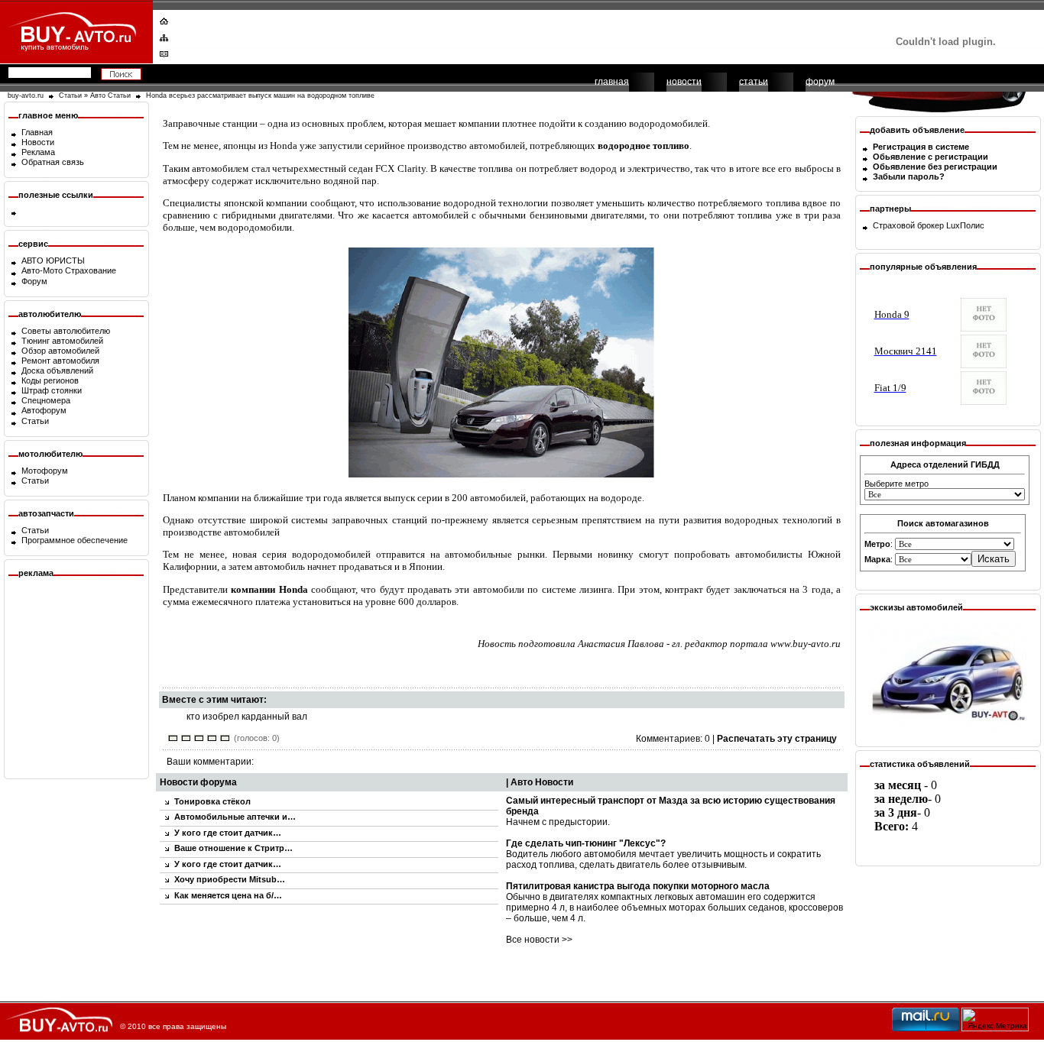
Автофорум (43, 410)
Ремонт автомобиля (60, 360)
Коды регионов (50, 380)
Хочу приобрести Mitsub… (229, 879)
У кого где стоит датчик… (227, 832)
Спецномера (45, 400)
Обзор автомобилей (60, 350)
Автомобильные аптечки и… (235, 816)
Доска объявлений (57, 370)
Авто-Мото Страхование (68, 270)
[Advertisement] (512, 34)
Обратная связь (52, 162)
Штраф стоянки (51, 390)
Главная (37, 132)
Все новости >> (539, 939)
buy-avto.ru (26, 95)
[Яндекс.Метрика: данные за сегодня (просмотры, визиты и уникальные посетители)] (995, 1019)
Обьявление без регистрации (935, 166)
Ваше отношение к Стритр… (233, 848)
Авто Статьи (110, 95)
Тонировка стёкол (212, 801)
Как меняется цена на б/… (228, 895)
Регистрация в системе (921, 146)
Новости (37, 142)
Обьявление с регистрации (930, 156)
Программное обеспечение (74, 540)
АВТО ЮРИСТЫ (53, 260)
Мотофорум (44, 470)
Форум (34, 281)
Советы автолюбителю (65, 330)
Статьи (70, 95)
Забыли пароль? (909, 176)
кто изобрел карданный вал (246, 716)
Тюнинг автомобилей (62, 340)
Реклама (38, 152)
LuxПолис (965, 225)
